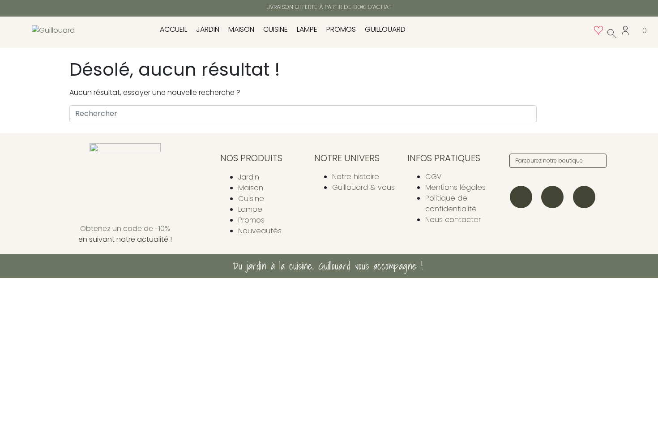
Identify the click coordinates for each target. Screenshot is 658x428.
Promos (341, 29)
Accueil (173, 29)
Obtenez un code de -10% (125, 228)
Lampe (307, 29)
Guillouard (385, 29)
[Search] (598, 160)
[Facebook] (552, 197)
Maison (241, 29)
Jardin (207, 29)
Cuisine (275, 29)
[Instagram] (521, 197)
